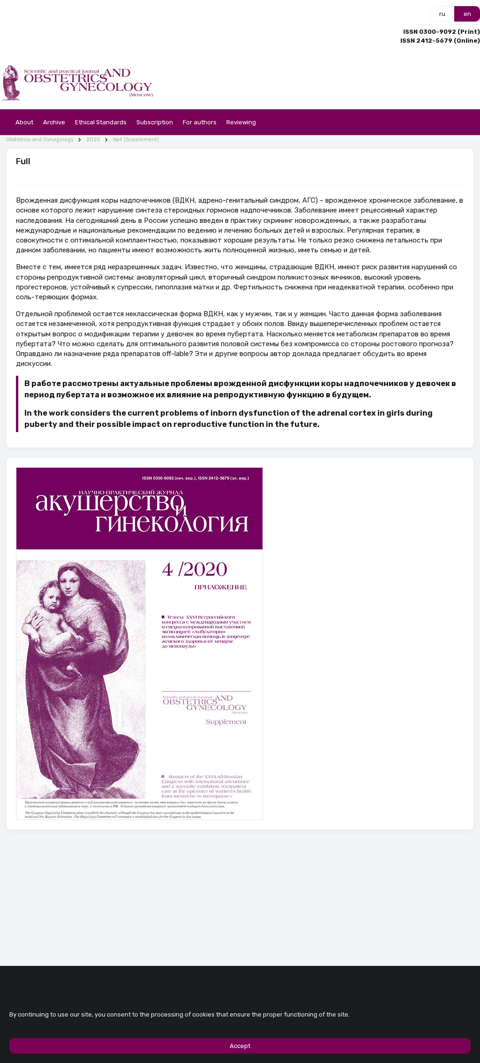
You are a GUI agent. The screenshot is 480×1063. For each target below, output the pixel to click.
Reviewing (241, 122)
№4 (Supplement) (136, 140)
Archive (54, 122)
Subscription (154, 122)
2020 (93, 140)
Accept (240, 1045)
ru (442, 13)
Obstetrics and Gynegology (40, 140)
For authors (200, 122)
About (24, 122)
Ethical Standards (101, 122)
